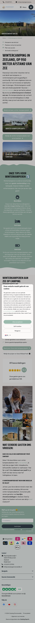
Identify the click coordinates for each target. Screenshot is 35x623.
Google (13, 311)
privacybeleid (7, 311)
